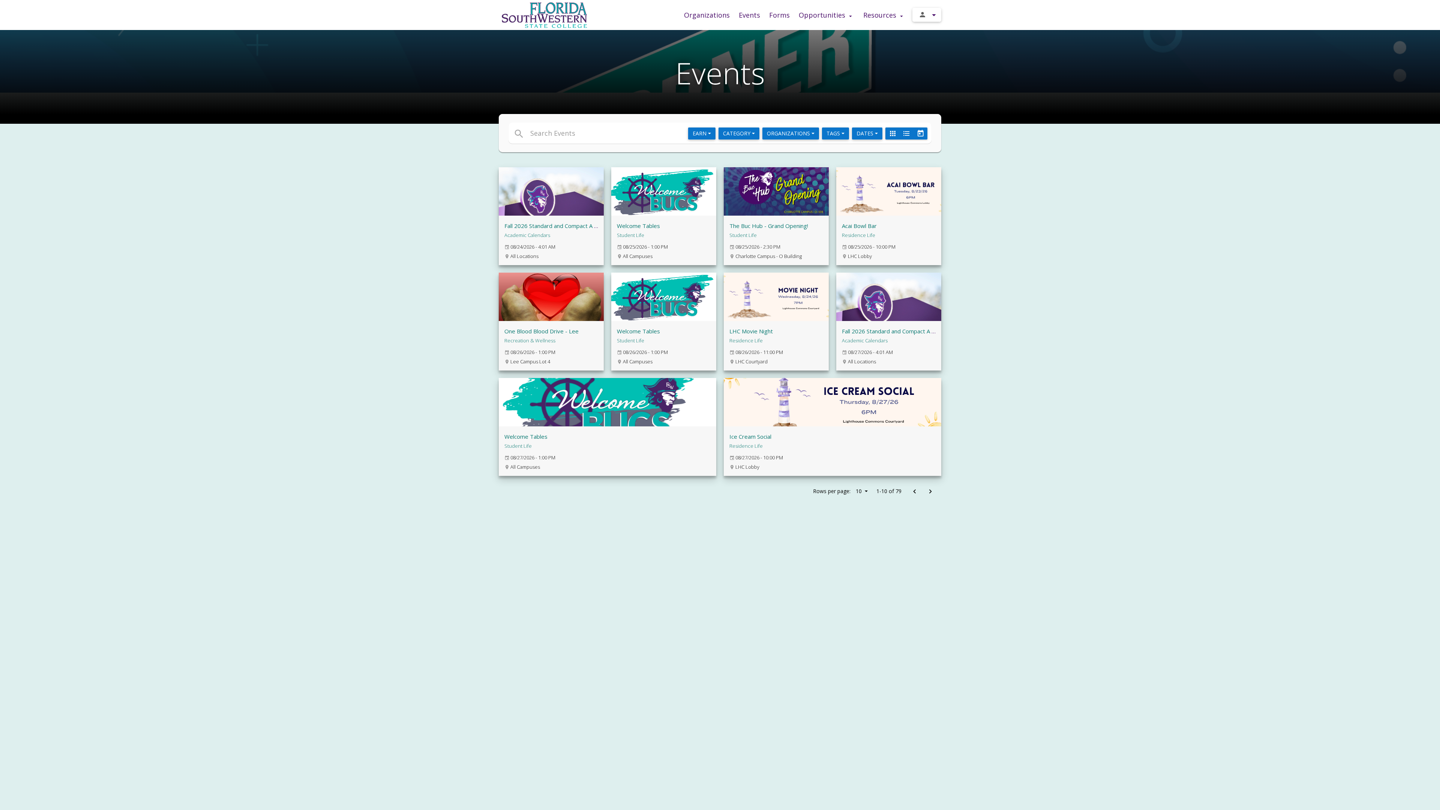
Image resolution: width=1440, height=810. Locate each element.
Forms (779, 15)
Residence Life (858, 235)
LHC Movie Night (751, 331)
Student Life (630, 235)
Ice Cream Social (750, 436)
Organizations (707, 15)
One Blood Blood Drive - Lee (541, 331)
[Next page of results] (930, 491)
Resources (880, 15)
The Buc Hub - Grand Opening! (768, 226)
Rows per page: (837, 491)
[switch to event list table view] (906, 134)
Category (737, 133)
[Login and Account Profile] (926, 15)
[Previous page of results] (914, 491)
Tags (834, 133)
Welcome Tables (638, 226)
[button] (651, 133)
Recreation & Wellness (529, 340)
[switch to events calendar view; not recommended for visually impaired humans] (920, 134)
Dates (865, 133)
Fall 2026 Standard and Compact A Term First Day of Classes (582, 226)
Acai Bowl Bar (859, 226)
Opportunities (823, 15)
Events (749, 15)
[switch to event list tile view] (892, 134)
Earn (700, 133)
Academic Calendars (527, 235)
